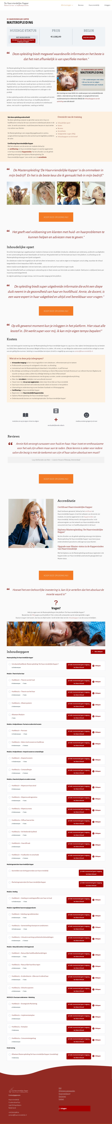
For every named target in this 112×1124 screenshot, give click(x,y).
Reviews (60, 128)
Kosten (60, 125)
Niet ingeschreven (23, 37)
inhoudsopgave (73, 618)
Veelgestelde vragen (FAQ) (66, 134)
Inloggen (64, 1108)
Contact (61, 1099)
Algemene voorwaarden (67, 1091)
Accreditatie (62, 131)
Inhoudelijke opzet (64, 123)
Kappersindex (88, 517)
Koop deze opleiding (88, 37)
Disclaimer (62, 1096)
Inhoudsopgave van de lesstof (68, 136)
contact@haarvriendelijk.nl (84, 351)
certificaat (88, 511)
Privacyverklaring (64, 1093)
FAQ (33, 615)
